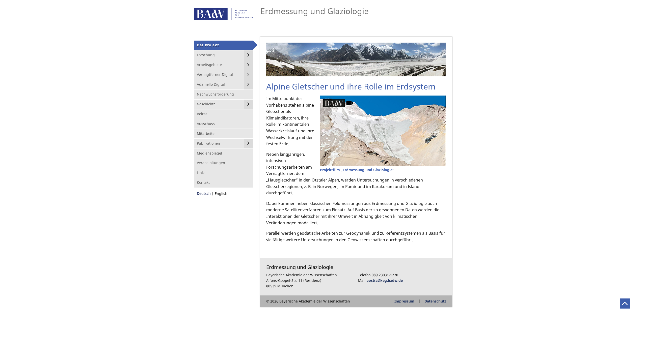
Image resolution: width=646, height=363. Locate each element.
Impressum (404, 301)
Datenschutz (435, 301)
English (221, 193)
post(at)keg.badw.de (384, 280)
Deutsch (204, 193)
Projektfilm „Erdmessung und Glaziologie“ (357, 169)
